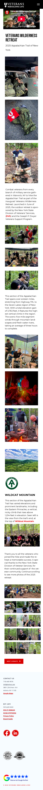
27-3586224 (10, 710)
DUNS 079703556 (9, 713)
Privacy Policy (8, 716)
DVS (8, 216)
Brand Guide (8, 719)
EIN (4, 710)
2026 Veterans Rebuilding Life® (17, 785)
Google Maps (8, 693)
